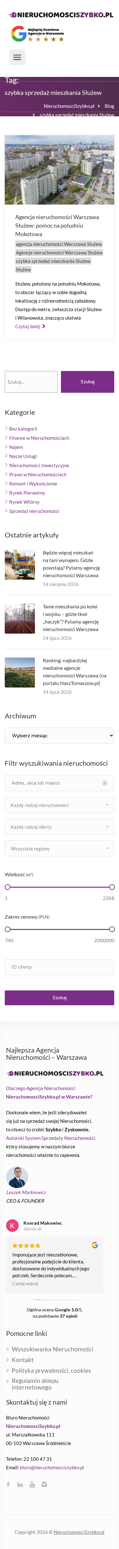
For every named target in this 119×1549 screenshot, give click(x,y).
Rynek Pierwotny (27, 493)
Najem (16, 447)
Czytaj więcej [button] (25, 1283)
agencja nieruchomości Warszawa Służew (59, 244)
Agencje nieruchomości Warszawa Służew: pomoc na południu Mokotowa (57, 225)
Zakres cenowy (27, 917)
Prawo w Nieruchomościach (37, 474)
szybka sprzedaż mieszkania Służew (53, 261)
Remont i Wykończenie (33, 483)
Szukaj (88, 382)
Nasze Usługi (23, 456)
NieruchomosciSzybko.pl (79, 1532)
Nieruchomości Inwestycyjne (39, 465)
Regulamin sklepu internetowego (35, 1384)
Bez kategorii (23, 429)
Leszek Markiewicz (26, 1192)
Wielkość (19, 874)
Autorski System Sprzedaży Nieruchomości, (51, 1138)
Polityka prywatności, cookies (51, 1370)
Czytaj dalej (28, 326)
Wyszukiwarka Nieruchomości (52, 1349)
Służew (23, 269)
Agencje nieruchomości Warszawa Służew (59, 252)
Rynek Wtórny (24, 502)
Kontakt (23, 1360)
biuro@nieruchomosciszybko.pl (52, 1467)
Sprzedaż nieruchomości (34, 511)
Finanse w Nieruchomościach (39, 438)
